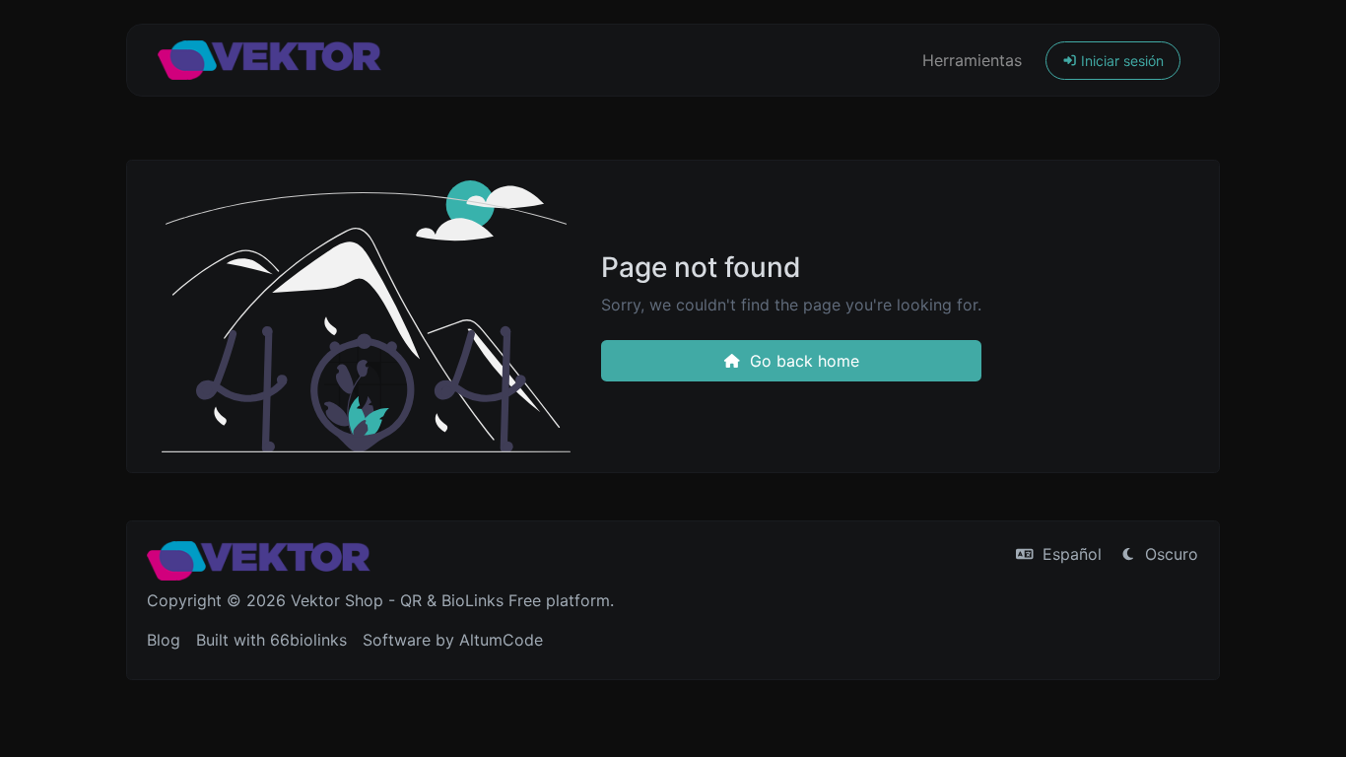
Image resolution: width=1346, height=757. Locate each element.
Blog (163, 640)
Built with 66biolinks (271, 640)
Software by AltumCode (453, 640)
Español (1070, 554)
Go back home (802, 361)
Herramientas (972, 60)
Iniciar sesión (1120, 60)
